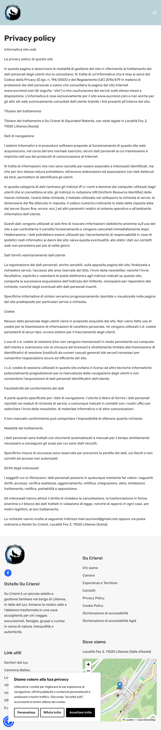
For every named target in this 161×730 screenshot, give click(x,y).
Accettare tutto (80, 712)
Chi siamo (90, 568)
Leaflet (129, 719)
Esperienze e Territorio (100, 583)
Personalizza (26, 712)
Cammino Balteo (17, 670)
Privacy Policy (94, 598)
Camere (89, 575)
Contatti (89, 590)
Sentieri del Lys (16, 662)
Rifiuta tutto (52, 712)
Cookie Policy (93, 606)
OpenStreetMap (147, 719)
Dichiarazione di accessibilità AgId (109, 621)
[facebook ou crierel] (8, 573)
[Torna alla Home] (12, 12)
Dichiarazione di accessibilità (105, 613)
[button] (155, 12)
